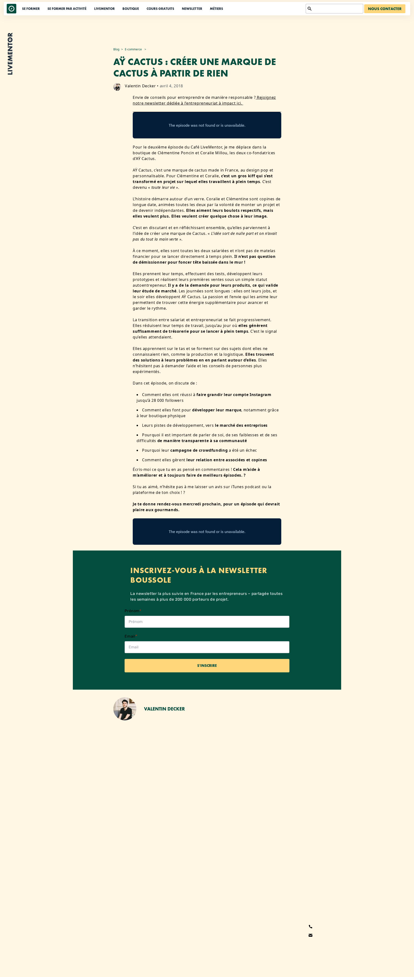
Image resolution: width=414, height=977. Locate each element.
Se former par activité (66, 8)
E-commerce (133, 49)
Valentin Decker (140, 86)
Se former (31, 8)
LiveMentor (104, 8)
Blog (116, 49)
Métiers (216, 8)
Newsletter (192, 8)
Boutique (130, 8)
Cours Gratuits (160, 8)
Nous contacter (385, 8)
